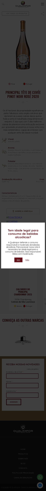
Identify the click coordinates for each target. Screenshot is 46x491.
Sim (18, 260)
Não (27, 260)
